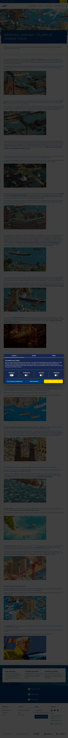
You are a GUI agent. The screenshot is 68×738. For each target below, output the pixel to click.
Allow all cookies (53, 381)
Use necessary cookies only (14, 381)
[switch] (26, 375)
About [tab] (54, 355)
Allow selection (34, 381)
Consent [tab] (14, 355)
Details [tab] (34, 355)
